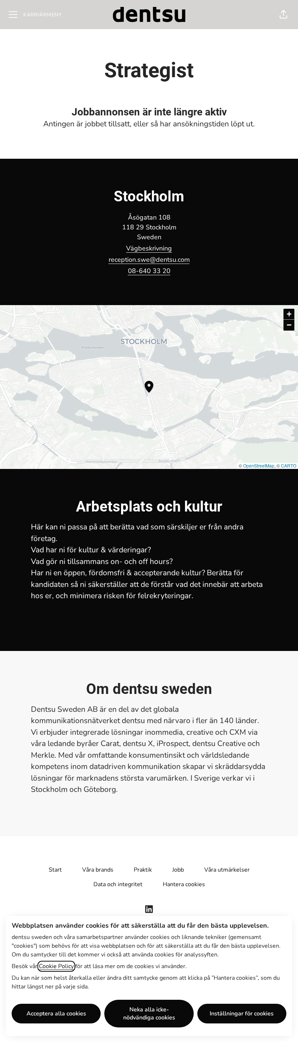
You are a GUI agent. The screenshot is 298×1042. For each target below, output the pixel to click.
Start (55, 870)
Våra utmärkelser (227, 870)
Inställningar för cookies (242, 1014)
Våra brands (97, 870)
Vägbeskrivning (149, 248)
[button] (283, 14)
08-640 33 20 (149, 271)
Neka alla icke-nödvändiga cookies (149, 1014)
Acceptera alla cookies (56, 1014)
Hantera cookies (184, 884)
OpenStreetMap (258, 465)
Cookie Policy (56, 966)
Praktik (143, 870)
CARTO (288, 465)
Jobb (178, 870)
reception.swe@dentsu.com (149, 259)
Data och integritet (117, 884)
